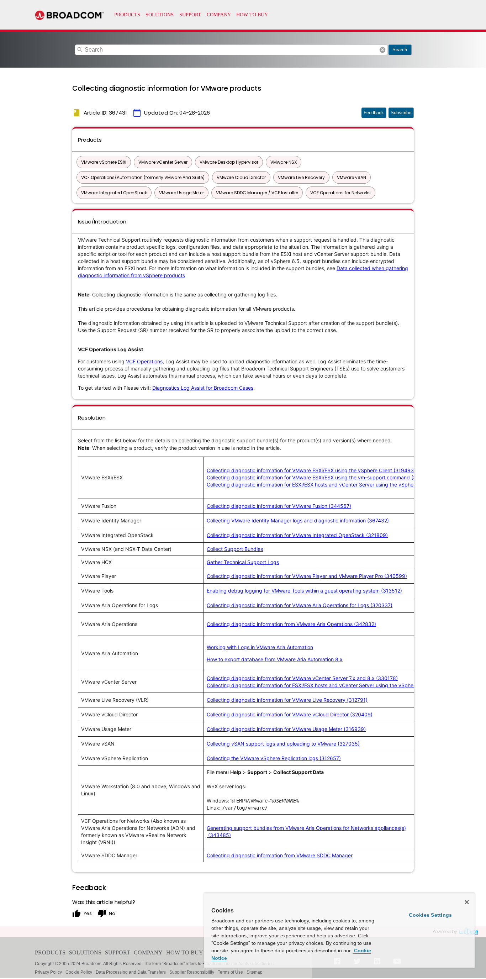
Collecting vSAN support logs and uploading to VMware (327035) (283, 744)
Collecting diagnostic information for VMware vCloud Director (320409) (290, 714)
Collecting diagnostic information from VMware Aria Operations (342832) (291, 624)
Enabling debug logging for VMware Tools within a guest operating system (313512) (304, 591)
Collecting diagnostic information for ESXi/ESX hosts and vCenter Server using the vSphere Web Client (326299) (337, 484)
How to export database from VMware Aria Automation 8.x (275, 659)
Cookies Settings (430, 915)
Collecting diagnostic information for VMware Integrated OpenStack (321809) (297, 535)
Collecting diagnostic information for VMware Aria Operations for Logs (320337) (299, 605)
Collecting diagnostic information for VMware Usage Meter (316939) (286, 729)
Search (399, 49)
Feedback (374, 112)
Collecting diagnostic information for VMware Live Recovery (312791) (287, 700)
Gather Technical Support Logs (243, 562)
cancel (382, 49)
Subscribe (401, 112)
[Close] (467, 902)
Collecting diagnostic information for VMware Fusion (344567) (279, 506)
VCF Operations (144, 361)
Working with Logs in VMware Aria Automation (260, 647)
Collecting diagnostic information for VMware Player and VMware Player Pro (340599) (307, 576)
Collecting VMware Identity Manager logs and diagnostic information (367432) (298, 520)
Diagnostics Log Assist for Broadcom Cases (202, 388)
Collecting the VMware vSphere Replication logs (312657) (274, 758)
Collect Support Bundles (235, 549)
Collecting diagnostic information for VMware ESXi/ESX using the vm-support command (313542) (320, 477)
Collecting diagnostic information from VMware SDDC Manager (280, 855)
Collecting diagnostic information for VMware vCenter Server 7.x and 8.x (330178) (302, 678)
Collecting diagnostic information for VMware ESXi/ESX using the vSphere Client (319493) (311, 470)
